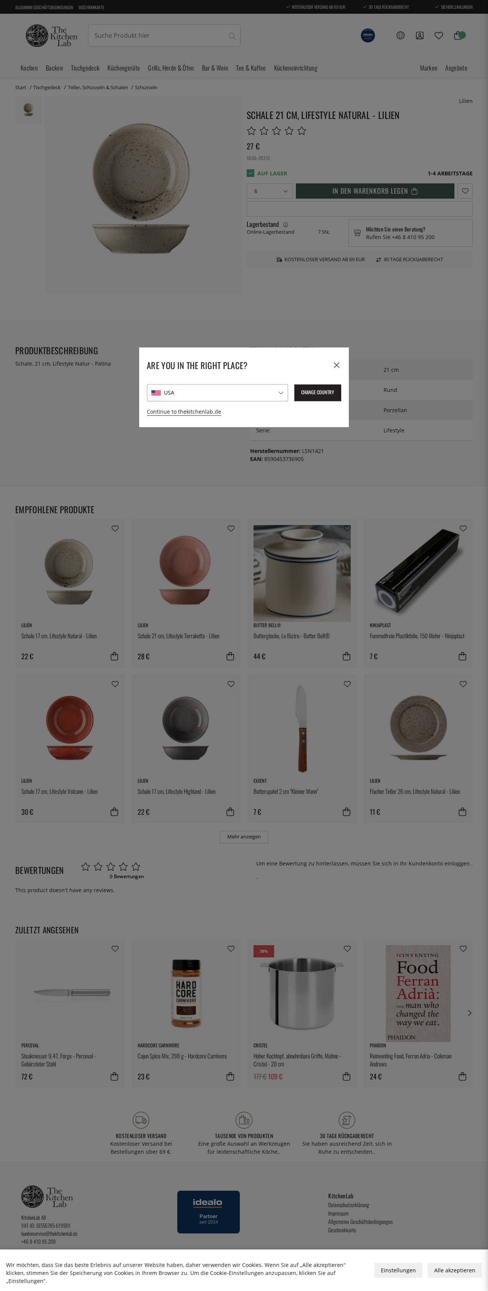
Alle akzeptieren (454, 1270)
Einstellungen (398, 1270)
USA (169, 393)
